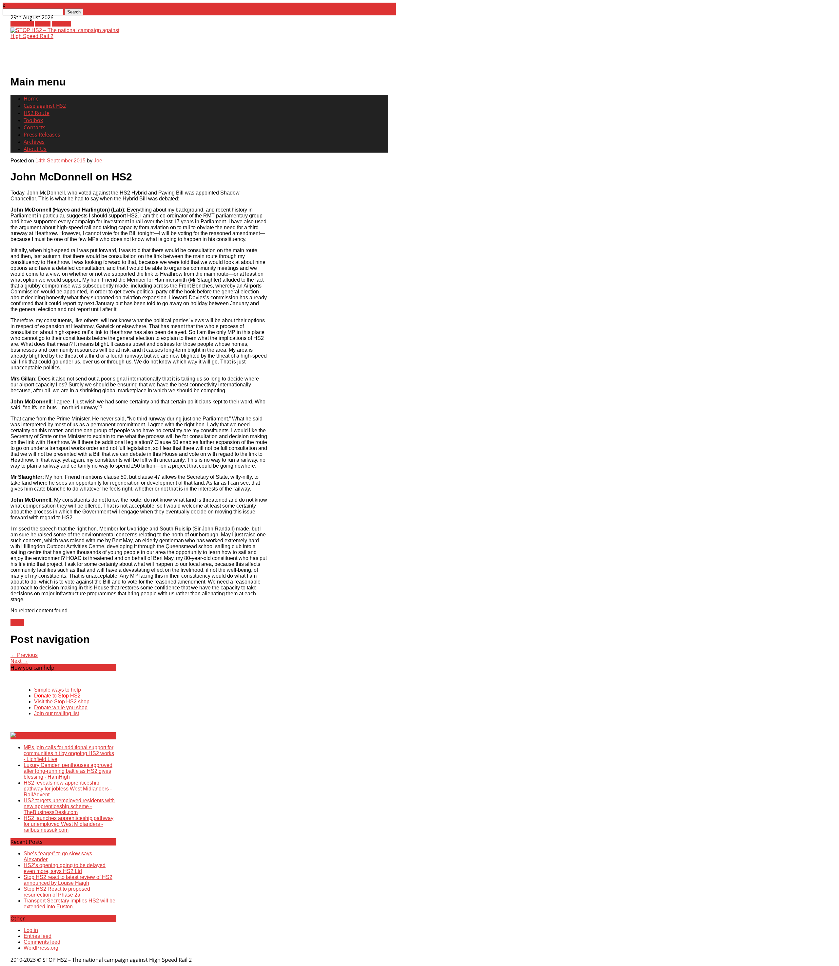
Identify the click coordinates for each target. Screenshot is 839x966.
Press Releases (42, 134)
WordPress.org (41, 948)
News (17, 622)
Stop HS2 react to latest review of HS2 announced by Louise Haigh (68, 880)
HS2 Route (36, 113)
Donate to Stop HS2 (57, 695)
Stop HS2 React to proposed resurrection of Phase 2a (57, 892)
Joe (98, 160)
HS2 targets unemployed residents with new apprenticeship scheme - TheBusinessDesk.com (69, 806)
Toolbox (33, 120)
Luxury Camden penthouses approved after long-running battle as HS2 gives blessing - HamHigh (68, 771)
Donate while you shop (61, 707)
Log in (31, 930)
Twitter (42, 24)
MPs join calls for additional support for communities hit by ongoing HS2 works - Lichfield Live (69, 753)
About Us (35, 149)
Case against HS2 (45, 105)
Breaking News (44, 735)
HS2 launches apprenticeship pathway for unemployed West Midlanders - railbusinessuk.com (68, 824)
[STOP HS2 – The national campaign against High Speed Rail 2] (68, 36)
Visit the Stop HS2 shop (61, 701)
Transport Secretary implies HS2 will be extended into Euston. (69, 903)
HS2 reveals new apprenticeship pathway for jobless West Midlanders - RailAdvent (68, 788)
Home (31, 98)
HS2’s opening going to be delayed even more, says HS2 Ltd (65, 868)
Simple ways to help (57, 690)
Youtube (61, 24)
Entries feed (37, 936)
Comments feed (42, 942)
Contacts (35, 127)
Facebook (22, 24)
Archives (34, 141)
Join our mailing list (56, 713)
